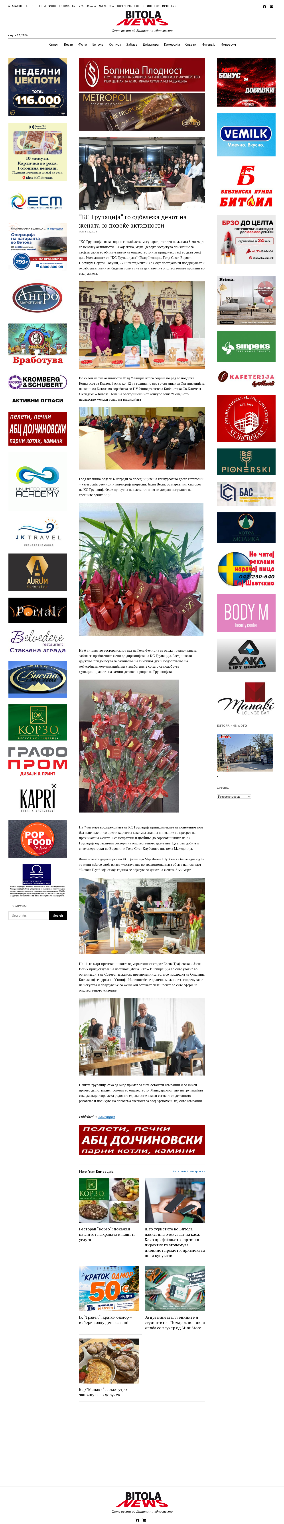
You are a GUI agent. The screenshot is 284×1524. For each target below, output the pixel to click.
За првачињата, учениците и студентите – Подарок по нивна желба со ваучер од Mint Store (175, 1322)
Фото (52, 6)
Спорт (30, 6)
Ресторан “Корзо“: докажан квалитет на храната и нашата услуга (107, 1234)
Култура (78, 6)
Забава (91, 6)
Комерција (124, 6)
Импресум (169, 6)
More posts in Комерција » (189, 1171)
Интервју (153, 6)
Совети (139, 6)
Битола (64, 6)
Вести (42, 6)
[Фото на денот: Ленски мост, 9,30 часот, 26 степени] (245, 753)
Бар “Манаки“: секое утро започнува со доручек (103, 1392)
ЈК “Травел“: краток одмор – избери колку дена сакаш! (105, 1319)
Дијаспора (106, 6)
